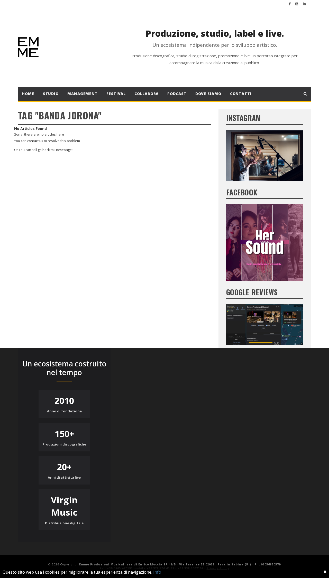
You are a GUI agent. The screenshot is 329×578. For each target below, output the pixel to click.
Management (82, 93)
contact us (35, 140)
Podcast (176, 93)
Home (28, 93)
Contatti (241, 93)
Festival (116, 93)
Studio (51, 93)
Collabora (146, 93)
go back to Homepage (55, 149)
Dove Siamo (208, 93)
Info (157, 572)
